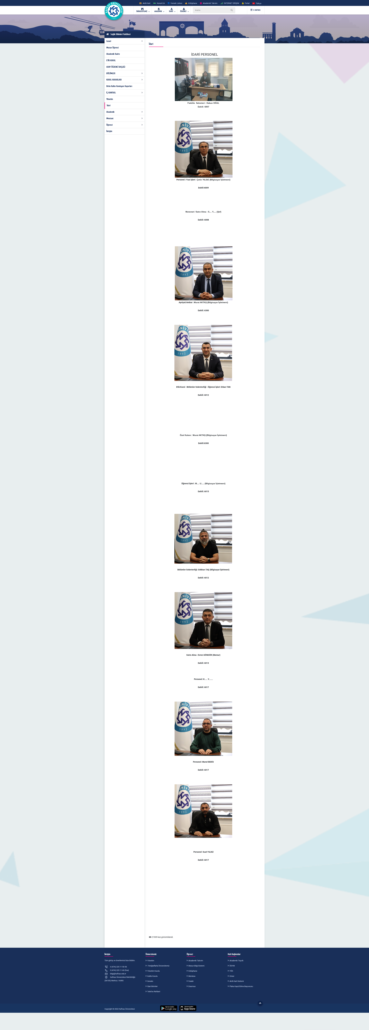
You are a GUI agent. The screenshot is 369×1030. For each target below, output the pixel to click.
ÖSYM (232, 966)
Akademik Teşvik (236, 961)
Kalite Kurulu (152, 976)
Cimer (231, 976)
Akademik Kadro (113, 54)
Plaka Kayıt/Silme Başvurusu (241, 986)
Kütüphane (192, 971)
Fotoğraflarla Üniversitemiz (158, 966)
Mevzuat (109, 118)
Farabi (190, 981)
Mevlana (191, 976)
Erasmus (192, 986)
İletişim (109, 131)
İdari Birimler (152, 986)
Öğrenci (109, 125)
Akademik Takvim (195, 961)
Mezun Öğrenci (112, 47)
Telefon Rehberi (153, 991)
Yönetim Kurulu (153, 971)
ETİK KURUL (111, 60)
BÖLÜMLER (110, 73)
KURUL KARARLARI (114, 79)
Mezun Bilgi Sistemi (196, 966)
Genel (108, 41)
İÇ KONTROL (111, 92)
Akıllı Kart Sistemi (236, 981)
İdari (108, 105)
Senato (150, 981)
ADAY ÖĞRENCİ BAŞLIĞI (115, 67)
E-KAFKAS (256, 10)
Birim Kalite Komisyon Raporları (119, 86)
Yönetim (109, 99)
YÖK (231, 971)
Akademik (110, 112)
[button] (257, 3)
